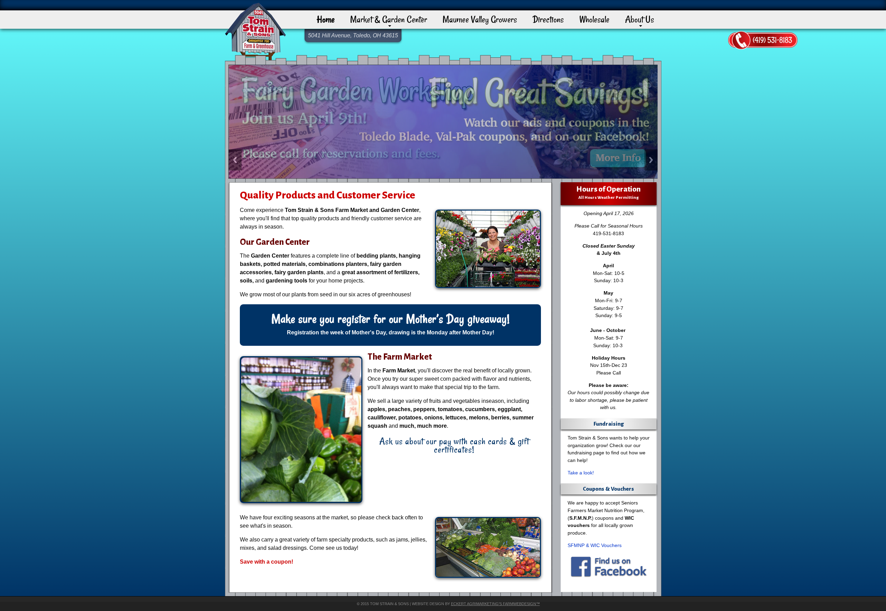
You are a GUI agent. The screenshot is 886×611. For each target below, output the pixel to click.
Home (326, 19)
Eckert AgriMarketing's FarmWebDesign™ (495, 604)
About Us (639, 19)
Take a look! (581, 472)
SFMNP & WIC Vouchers (595, 545)
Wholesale (594, 19)
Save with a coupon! (266, 562)
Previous (235, 159)
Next (651, 159)
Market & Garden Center (388, 19)
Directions (548, 19)
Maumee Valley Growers (480, 19)
